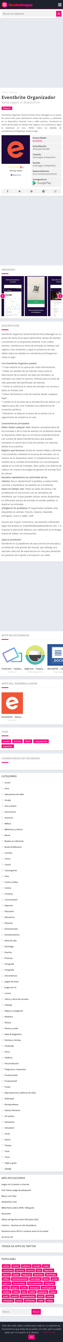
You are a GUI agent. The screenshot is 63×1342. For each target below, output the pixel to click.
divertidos (51, 1274)
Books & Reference (13, 847)
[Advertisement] (31, 53)
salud (40, 1296)
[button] (58, 14)
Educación (9, 911)
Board (7, 835)
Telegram (43, 191)
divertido (38, 1274)
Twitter (19, 191)
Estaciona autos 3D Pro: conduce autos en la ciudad (25, 1231)
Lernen (8, 993)
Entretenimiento (12, 934)
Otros (7, 1051)
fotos (46, 1279)
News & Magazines (13, 1034)
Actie (7, 788)
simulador (8, 1300)
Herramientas (11, 975)
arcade (36, 1266)
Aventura (9, 817)
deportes (48, 1270)
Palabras (8, 1057)
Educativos (10, 917)
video (40, 1300)
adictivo (26, 1266)
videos (50, 1300)
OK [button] (31, 1337)
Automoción (10, 811)
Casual (8, 864)
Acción (8, 782)
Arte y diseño (11, 806)
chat (39, 1270)
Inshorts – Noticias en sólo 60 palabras (19, 1225)
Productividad (11, 1075)
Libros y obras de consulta (16, 999)
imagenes (49, 1283)
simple (50, 1296)
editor (6, 1279)
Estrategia (9, 946)
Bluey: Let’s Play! (9, 1196)
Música (8, 1022)
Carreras (8, 852)
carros (30, 1270)
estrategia (35, 1279)
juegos (15, 1287)
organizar (7, 746)
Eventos (8, 952)
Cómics (8, 888)
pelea (53, 1292)
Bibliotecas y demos (14, 829)
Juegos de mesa (12, 981)
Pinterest (31, 191)
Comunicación (11, 899)
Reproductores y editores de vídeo (20, 1092)
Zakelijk (8, 1168)
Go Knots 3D (7, 1237)
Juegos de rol (10, 987)
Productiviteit (11, 1081)
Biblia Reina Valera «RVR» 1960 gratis (18, 1207)
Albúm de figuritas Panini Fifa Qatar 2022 (20, 1219)
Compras (9, 893)
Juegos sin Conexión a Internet (15, 1184)
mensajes (34, 1287)
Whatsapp (55, 191)
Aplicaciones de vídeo (14, 794)
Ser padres (9, 1116)
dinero (6, 1274)
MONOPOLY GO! (9, 1201)
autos (46, 1266)
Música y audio (11, 1028)
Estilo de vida (11, 940)
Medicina (9, 1016)
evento (6, 741)
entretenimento (19, 1279)
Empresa (13, 92)
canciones (8, 1270)
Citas (7, 876)
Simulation (9, 1127)
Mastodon (6, 1213)
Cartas (7, 858)
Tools (7, 1151)
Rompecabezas (11, 1104)
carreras (20, 1270)
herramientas (34, 1283)
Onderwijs (9, 1045)
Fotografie (9, 969)
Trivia (7, 1157)
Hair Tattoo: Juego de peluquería (16, 1190)
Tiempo (8, 1145)
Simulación (10, 1122)
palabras (43, 1292)
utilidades (30, 1300)
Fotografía (9, 964)
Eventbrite (37, 140)
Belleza (8, 823)
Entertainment (11, 928)
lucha (23, 1287)
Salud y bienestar (12, 1110)
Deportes (9, 905)
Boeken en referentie (14, 841)
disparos (26, 1274)
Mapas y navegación (14, 1010)
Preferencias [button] (49, 1332)
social (19, 1300)
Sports (8, 1139)
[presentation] (2, 296)
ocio (24, 1292)
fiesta (28, 741)
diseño (16, 1274)
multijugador (48, 1287)
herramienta (19, 1283)
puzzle (15, 1296)
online (32, 1292)
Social (7, 1133)
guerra (6, 1283)
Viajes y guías (11, 1163)
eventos (17, 741)
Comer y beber (11, 882)
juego (5, 1287)
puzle (5, 1296)
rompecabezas (28, 1296)
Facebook (7, 191)
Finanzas (9, 958)
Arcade (8, 800)
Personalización (12, 1063)
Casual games (11, 870)
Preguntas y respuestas (15, 1069)
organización (41, 741)
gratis (54, 1279)
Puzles (7, 1086)
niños (16, 1292)
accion (6, 1266)
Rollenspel (9, 1098)
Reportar (16, 175)
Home (4, 92)
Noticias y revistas (13, 1040)
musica (6, 1292)
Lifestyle (8, 1005)
